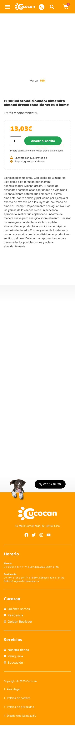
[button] (7, 6)
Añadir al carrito (43, 141)
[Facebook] (26, 535)
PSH (42, 80)
